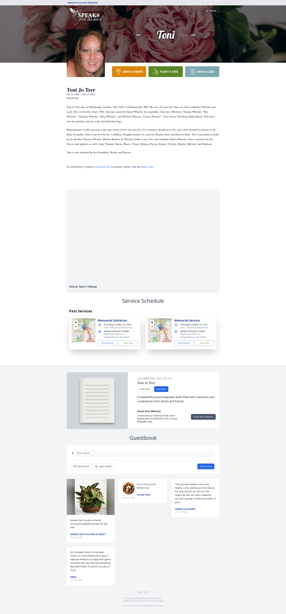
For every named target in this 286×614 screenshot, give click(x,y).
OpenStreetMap (146, 605)
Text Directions (107, 343)
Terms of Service (151, 601)
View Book (145, 389)
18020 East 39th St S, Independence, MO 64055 (117, 335)
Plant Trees (128, 343)
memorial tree (102, 166)
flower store (147, 166)
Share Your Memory (203, 416)
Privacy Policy (134, 601)
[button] (84, 327)
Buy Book (161, 389)
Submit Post (206, 466)
